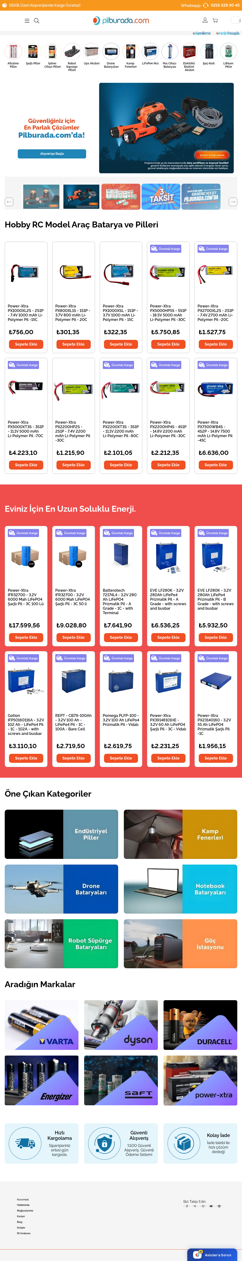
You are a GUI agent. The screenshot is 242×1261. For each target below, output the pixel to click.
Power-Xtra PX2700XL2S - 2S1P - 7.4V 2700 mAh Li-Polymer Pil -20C (215, 313)
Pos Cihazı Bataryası (170, 65)
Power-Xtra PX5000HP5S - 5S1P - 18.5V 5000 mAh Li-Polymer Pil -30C (168, 313)
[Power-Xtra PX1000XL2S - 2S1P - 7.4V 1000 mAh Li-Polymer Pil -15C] (26, 271)
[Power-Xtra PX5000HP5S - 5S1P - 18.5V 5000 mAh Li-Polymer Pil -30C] (168, 271)
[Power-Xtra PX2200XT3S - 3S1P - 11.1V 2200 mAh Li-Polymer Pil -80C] (121, 388)
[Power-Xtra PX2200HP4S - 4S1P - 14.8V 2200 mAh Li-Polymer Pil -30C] (168, 388)
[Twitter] (195, 1206)
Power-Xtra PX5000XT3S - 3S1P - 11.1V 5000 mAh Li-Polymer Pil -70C (26, 429)
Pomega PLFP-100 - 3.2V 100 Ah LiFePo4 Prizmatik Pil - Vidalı (121, 720)
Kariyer (21, 1216)
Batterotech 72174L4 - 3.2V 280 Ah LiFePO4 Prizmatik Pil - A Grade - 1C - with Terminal (120, 601)
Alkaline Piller (13, 65)
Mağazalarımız (25, 1210)
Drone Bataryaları (111, 65)
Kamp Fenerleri (131, 65)
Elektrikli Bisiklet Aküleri (189, 67)
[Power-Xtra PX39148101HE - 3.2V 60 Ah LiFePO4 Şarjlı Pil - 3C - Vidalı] (168, 681)
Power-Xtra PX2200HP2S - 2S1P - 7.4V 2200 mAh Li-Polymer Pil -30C (72, 431)
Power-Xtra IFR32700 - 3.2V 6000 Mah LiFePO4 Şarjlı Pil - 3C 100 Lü (26, 597)
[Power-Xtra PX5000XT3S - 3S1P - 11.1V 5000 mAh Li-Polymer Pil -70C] (26, 388)
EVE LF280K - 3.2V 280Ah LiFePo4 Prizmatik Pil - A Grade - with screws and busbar (168, 599)
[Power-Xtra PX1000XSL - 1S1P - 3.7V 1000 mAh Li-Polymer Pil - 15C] (121, 271)
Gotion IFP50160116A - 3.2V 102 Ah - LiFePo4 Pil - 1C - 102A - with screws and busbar (26, 724)
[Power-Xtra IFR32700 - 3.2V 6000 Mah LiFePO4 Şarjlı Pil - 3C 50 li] (73, 556)
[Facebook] (186, 1206)
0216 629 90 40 (225, 5)
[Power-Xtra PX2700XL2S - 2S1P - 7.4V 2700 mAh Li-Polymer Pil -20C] (216, 271)
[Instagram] (203, 1206)
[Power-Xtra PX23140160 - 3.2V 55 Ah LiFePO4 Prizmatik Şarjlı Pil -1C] (216, 681)
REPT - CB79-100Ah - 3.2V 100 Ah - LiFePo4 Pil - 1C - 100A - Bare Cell (73, 722)
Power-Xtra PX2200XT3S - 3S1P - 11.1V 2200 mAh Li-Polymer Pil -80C (121, 429)
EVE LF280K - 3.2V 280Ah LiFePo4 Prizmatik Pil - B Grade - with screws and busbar (216, 599)
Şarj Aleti (209, 63)
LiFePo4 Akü (150, 63)
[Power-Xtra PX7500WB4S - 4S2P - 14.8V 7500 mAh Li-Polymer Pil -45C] (216, 388)
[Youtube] (211, 1206)
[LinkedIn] (219, 1206)
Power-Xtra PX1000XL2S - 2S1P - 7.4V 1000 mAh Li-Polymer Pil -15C (25, 313)
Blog (19, 1222)
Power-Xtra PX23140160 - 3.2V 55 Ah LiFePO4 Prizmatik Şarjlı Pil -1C (214, 724)
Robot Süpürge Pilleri (72, 67)
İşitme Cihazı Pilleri (52, 65)
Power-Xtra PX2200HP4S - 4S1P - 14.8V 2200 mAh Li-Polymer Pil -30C (168, 429)
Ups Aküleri (91, 63)
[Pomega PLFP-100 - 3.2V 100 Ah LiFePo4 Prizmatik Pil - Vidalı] (121, 681)
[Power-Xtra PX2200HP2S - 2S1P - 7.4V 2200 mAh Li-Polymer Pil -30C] (73, 388)
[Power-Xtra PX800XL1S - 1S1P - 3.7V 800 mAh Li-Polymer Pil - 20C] (73, 271)
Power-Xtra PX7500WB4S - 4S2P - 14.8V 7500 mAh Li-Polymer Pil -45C (215, 431)
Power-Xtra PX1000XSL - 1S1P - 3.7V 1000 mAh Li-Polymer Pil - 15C (120, 313)
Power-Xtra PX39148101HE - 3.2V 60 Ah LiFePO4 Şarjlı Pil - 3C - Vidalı (168, 722)
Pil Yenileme (23, 1233)
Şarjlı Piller (33, 63)
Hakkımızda (23, 1205)
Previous (9, 202)
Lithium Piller (228, 65)
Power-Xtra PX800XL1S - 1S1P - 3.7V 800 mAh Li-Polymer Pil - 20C (72, 313)
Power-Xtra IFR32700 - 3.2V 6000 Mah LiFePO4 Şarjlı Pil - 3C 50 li (72, 597)
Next (233, 202)
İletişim (21, 1227)
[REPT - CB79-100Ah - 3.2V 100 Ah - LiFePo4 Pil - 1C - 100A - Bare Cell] (73, 681)
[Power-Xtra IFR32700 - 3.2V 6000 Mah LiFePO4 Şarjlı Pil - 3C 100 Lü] (26, 556)
